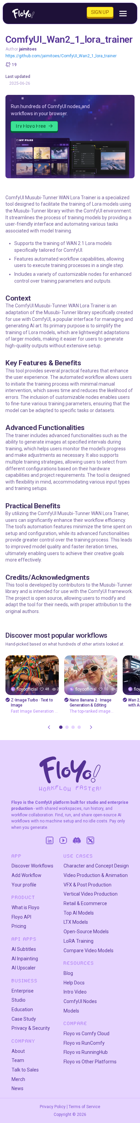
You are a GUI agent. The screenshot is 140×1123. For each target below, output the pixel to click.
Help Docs (74, 982)
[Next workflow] (91, 727)
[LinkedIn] (50, 840)
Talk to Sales (25, 1070)
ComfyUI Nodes (80, 1001)
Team (18, 1060)
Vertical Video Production (91, 894)
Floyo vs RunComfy (84, 1043)
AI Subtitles (24, 949)
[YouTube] (63, 840)
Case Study (24, 1019)
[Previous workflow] (49, 727)
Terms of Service (84, 1106)
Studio (18, 1000)
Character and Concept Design (96, 866)
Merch (18, 1079)
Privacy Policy (53, 1106)
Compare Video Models (88, 950)
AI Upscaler (24, 968)
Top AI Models (79, 913)
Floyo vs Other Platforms (90, 1061)
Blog (68, 973)
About (18, 1051)
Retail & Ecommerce (85, 903)
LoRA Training (78, 941)
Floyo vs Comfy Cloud (86, 1033)
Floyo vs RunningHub (86, 1052)
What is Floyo (25, 907)
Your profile (24, 884)
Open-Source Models (86, 931)
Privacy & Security (31, 1028)
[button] (61, 727)
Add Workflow (26, 875)
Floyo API (21, 917)
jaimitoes (28, 49)
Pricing (19, 926)
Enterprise (23, 991)
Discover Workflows (32, 866)
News (17, 1088)
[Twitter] (90, 840)
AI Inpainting (25, 958)
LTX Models (76, 922)
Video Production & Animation (96, 875)
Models (71, 1011)
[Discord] (77, 840)
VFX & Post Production (87, 884)
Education (22, 1009)
